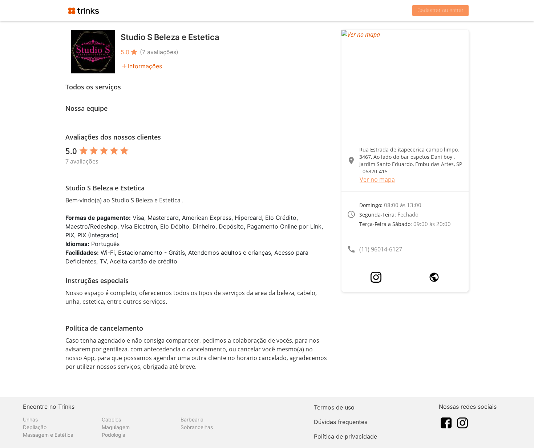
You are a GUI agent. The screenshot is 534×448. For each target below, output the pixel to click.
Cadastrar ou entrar (440, 10)
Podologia (113, 435)
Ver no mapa (377, 179)
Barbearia (192, 419)
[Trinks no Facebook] (446, 422)
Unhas (30, 419)
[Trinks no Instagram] (462, 422)
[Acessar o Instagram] (376, 277)
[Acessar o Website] (434, 277)
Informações (145, 66)
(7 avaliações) (159, 52)
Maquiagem (116, 427)
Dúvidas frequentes (340, 421)
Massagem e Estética (48, 435)
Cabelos (111, 419)
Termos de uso (334, 407)
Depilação (34, 427)
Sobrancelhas (197, 427)
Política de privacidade (345, 436)
